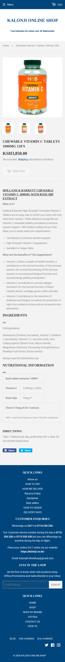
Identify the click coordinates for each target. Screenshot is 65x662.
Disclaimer (32, 498)
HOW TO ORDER (32, 507)
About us (32, 479)
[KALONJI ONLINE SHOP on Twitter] (46, 645)
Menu (10, 4)
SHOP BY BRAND (32, 612)
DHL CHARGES (45, 638)
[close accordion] (4, 322)
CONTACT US (32, 621)
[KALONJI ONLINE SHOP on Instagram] (58, 645)
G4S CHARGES (26, 638)
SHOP (32, 607)
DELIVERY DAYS (33, 512)
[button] (32, 315)
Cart (59, 4)
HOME (32, 602)
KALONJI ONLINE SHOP (32, 20)
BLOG (13, 638)
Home (6, 45)
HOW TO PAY (32, 484)
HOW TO (32, 626)
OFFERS (32, 616)
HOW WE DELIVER (32, 488)
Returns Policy (33, 493)
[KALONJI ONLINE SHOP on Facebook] (53, 645)
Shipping (23, 159)
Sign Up (55, 584)
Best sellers (32, 503)
